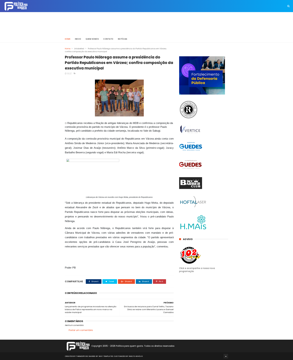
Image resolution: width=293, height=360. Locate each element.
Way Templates (106, 356)
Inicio (78, 39)
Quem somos (92, 39)
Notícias (122, 39)
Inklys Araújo (136, 356)
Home (67, 39)
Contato (108, 39)
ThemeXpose (82, 356)
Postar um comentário (81, 330)
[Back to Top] (226, 356)
